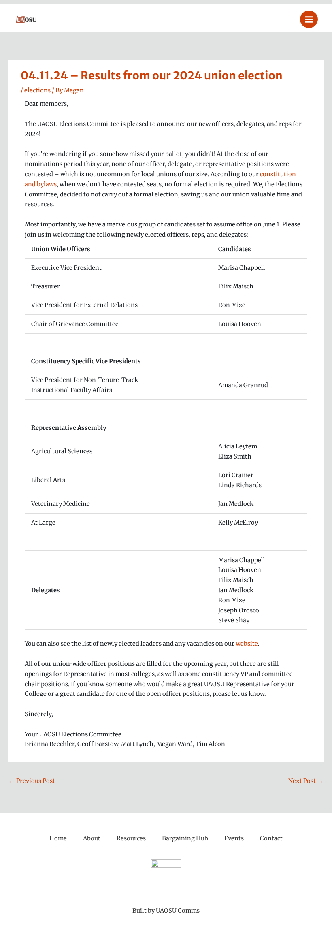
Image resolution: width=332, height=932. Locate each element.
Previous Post (32, 781)
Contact (271, 838)
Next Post (305, 781)
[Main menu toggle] (309, 19)
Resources (131, 838)
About (91, 838)
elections (37, 90)
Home (58, 838)
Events (234, 838)
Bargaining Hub (185, 838)
